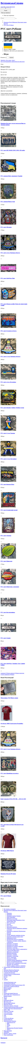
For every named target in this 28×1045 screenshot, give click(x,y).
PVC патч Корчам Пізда (7, 484)
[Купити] (1, 156)
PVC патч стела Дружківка (8, 382)
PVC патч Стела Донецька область (10, 356)
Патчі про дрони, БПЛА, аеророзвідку (17, 949)
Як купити (6, 6)
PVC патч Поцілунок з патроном (10, 586)
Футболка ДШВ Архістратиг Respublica (12, 723)
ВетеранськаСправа (12, 3)
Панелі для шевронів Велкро (14, 961)
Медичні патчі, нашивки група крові (16, 963)
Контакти (12, 6)
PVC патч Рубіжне (9, 25)
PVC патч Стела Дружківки (8, 459)
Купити (11, 57)
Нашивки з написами (12, 956)
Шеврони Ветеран (12, 953)
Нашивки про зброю (12, 945)
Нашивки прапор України (14, 916)
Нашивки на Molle (12, 959)
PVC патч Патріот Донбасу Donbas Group (12, 407)
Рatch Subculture (11, 917)
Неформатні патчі (11, 938)
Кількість (3, 57)
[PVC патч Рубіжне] (12, 41)
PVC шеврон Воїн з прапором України (11, 176)
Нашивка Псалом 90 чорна (8, 873)
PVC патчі (9, 925)
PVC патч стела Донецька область (10, 252)
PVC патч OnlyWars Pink (8, 278)
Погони (9, 924)
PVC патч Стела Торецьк (8, 433)
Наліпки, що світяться (13, 964)
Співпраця (3, 1042)
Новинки (9, 913)
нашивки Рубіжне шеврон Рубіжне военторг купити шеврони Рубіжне (12, 674)
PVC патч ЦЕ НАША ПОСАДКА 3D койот (13, 150)
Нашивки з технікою (12, 943)
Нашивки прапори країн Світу (15, 936)
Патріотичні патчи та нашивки (15, 939)
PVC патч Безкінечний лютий (9, 510)
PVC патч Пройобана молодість (10, 773)
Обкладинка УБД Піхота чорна (9, 698)
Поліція (9, 934)
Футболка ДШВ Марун (7, 850)
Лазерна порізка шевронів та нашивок (17, 960)
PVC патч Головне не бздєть (8, 331)
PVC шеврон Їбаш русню (8, 201)
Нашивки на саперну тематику (15, 946)
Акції (2, 6)
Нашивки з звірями (12, 954)
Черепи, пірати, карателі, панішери (16, 965)
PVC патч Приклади (6, 561)
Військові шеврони (12, 927)
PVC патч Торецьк (6, 535)
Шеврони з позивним (12, 952)
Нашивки (9, 914)
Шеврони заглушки (12, 918)
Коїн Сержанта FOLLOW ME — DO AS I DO (13, 799)
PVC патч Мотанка (6, 227)
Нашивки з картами (12, 947)
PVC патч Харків (5, 638)
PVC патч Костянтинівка (8, 612)
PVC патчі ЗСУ (11, 922)
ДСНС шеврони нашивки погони (16, 935)
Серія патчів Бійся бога (13, 950)
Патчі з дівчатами (11, 957)
